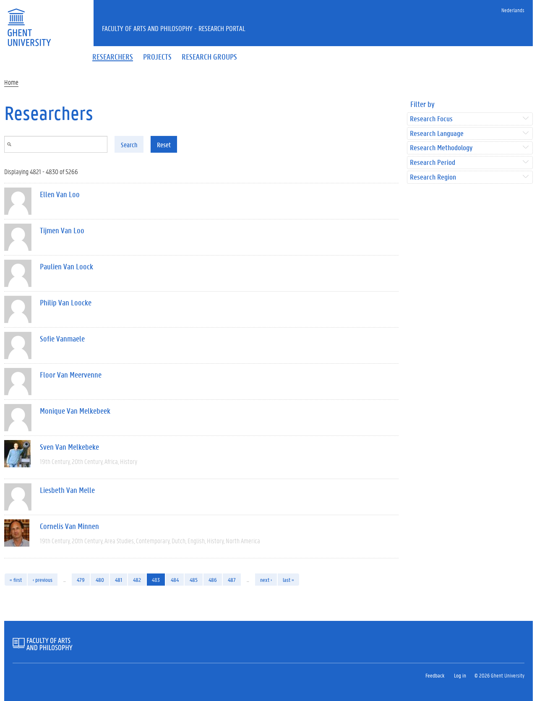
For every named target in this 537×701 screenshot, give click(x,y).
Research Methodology (441, 148)
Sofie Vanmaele (62, 339)
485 (194, 579)
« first (16, 579)
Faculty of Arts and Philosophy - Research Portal (173, 28)
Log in (460, 675)
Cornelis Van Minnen (69, 526)
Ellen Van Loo (60, 194)
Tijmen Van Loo (62, 230)
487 (232, 579)
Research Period (432, 163)
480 (100, 579)
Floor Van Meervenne (71, 375)
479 (81, 579)
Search (129, 144)
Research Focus (431, 119)
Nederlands (512, 9)
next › (266, 579)
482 (137, 579)
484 (175, 579)
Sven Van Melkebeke (69, 447)
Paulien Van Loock (66, 266)
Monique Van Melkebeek (75, 411)
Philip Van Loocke (65, 302)
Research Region (433, 177)
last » (288, 579)
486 (213, 579)
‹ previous (42, 579)
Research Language (437, 134)
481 (118, 579)
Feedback (434, 675)
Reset (164, 144)
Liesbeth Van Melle (67, 490)
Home (11, 82)
